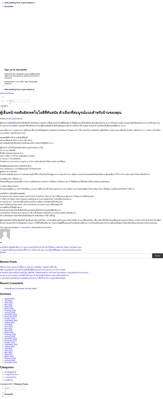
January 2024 (9, 360)
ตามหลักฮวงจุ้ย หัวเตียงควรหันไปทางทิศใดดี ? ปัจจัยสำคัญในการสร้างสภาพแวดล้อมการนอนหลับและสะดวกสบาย (44, 272)
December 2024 (10, 339)
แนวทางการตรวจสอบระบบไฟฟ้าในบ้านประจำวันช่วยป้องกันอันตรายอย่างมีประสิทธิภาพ (34, 275)
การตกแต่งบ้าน (4, 106)
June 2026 (8, 303)
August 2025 (9, 323)
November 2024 (10, 341)
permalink (47, 227)
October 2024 (9, 343)
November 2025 (10, 317)
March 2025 (9, 333)
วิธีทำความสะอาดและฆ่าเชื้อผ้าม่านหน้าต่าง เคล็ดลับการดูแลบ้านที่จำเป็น (28, 267)
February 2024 (10, 358)
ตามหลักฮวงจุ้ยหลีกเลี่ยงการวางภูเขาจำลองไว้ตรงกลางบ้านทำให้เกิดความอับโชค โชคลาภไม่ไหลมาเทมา (41, 247)
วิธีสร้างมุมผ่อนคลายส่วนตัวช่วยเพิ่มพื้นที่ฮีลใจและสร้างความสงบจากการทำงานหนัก (32, 270)
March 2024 (9, 356)
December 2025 (10, 315)
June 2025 (8, 327)
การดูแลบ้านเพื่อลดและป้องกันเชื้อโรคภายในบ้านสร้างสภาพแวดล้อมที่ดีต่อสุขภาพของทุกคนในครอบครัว (41, 250)
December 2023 (10, 362)
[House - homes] (7, 93)
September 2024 (11, 344)
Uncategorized (10, 372)
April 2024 (8, 354)
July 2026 (8, 301)
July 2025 (8, 325)
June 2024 (8, 350)
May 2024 (8, 352)
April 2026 (8, 307)
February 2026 (10, 311)
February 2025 (10, 335)
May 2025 (8, 329)
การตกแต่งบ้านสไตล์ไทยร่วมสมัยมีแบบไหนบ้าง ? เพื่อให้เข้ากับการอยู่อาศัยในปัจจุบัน (32, 278)
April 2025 (8, 331)
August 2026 (9, 299)
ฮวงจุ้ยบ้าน (8, 380)
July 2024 (8, 348)
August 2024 (9, 346)
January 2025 (9, 337)
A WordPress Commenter (14, 288)
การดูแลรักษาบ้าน (11, 374)
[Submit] (10, 103)
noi (21, 119)
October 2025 (9, 319)
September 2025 (11, 321)
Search (3, 252)
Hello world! (32, 288)
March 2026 (9, 309)
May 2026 (8, 305)
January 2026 (9, 313)
